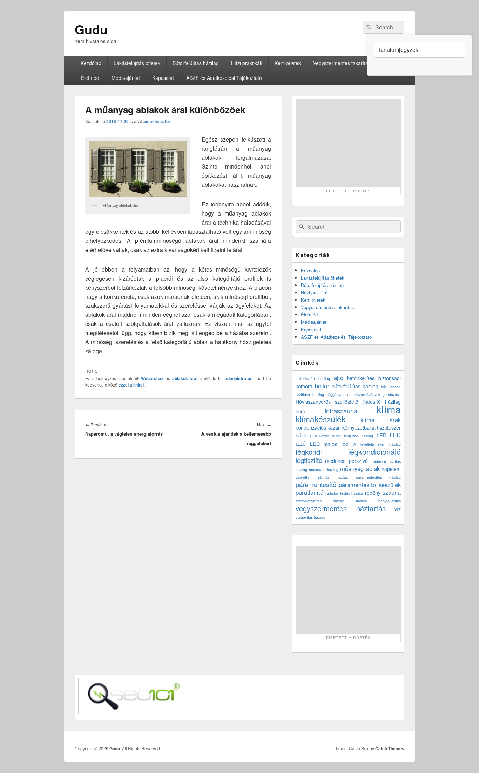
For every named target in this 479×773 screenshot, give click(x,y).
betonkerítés (361, 378)
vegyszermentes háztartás (341, 508)
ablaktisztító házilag (313, 378)
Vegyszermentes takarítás (342, 63)
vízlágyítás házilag (310, 517)
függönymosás (339, 394)
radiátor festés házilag (344, 493)
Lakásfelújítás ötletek (137, 63)
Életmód (90, 77)
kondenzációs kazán (318, 427)
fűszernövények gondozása (377, 394)
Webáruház (152, 378)
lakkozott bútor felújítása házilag (344, 435)
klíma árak (380, 420)
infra (300, 411)
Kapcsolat (163, 77)
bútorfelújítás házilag (355, 386)
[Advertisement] (348, 143)
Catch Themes (389, 748)
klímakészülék (320, 418)
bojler (322, 386)
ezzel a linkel (131, 385)
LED (381, 435)
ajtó (338, 378)
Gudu (91, 29)
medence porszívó (346, 460)
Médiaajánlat (126, 77)
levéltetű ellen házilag (380, 444)
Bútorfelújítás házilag (196, 63)
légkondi (309, 452)
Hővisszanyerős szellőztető (327, 401)
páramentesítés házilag (378, 477)
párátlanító (309, 492)
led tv (349, 443)
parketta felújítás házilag (322, 477)
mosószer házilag (323, 469)
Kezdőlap (91, 63)
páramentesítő (316, 484)
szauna (392, 492)
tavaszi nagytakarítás (378, 501)
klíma (388, 409)
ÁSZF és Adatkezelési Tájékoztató (224, 77)
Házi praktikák (246, 63)
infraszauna (341, 410)
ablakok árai (185, 378)
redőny (372, 492)
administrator (156, 121)
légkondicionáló (374, 451)
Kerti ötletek (288, 63)
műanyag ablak (359, 468)
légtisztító (309, 460)
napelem (391, 468)
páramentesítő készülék (370, 484)
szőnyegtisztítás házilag (320, 501)
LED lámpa (324, 443)
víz (397, 509)
